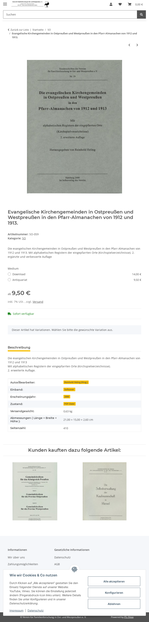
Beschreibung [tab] (19, 347)
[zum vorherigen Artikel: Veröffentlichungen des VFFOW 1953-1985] (129, 45)
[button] (111, 4)
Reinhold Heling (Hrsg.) (75, 382)
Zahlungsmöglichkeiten (23, 564)
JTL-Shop (128, 617)
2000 (66, 396)
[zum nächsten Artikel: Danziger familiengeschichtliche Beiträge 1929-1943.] (137, 45)
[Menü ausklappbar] (5, 2)
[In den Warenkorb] (11, 58)
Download (76, 274)
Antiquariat (76, 280)
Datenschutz (36, 610)
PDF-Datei (69, 403)
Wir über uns (16, 557)
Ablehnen (114, 604)
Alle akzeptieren (114, 581)
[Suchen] (141, 14)
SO (24, 238)
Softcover (69, 389)
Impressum (16, 610)
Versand (38, 302)
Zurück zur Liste (19, 29)
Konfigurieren (114, 592)
